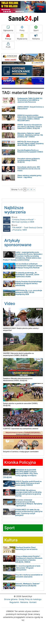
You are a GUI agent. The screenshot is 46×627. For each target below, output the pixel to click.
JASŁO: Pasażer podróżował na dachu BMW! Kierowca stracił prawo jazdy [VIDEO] (28, 483)
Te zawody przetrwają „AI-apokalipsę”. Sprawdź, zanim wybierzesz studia (27, 274)
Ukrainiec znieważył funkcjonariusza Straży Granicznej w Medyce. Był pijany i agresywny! (28, 503)
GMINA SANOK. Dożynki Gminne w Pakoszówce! (30, 108)
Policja (8, 39)
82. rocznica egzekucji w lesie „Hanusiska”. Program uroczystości (27, 568)
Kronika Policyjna (20, 462)
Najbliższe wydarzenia (15, 209)
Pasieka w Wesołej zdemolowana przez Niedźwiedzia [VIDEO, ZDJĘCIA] (18, 379)
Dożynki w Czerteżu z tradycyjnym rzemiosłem (21, 452)
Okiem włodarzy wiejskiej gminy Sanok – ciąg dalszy (29, 176)
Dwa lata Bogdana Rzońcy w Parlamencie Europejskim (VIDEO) (30, 151)
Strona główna (10, 599)
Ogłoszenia (8, 30)
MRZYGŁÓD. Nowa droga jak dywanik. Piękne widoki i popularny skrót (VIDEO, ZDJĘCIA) (30, 143)
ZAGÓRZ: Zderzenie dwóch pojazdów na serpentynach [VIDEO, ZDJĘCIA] (18, 354)
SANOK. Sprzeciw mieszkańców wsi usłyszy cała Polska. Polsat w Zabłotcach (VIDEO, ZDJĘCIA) (29, 126)
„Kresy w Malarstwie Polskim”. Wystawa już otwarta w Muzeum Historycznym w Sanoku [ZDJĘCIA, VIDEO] (28, 559)
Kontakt (32, 602)
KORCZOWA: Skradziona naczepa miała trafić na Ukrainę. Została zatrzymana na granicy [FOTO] (28, 493)
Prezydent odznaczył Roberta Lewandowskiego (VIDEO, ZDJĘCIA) (28, 160)
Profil (8, 47)
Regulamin (14, 602)
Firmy (22, 30)
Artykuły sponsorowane (17, 242)
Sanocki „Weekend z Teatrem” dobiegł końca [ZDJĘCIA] (27, 584)
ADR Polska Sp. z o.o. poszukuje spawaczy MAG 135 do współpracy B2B (28, 292)
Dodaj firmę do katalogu (30, 599)
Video (9, 303)
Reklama (36, 39)
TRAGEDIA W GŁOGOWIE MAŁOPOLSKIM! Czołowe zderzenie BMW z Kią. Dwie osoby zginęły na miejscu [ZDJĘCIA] (20, 473)
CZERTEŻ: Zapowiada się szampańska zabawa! (20, 428)
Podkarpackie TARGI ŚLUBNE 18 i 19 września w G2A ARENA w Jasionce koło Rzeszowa (29, 100)
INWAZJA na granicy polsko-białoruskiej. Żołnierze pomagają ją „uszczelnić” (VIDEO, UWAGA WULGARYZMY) (30, 117)
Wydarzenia (22, 39)
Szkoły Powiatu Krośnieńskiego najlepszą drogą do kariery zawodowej (28, 283)
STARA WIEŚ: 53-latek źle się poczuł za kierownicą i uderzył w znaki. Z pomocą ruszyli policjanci (28, 512)
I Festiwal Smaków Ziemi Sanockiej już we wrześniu (26, 548)
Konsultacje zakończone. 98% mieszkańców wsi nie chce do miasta (28, 169)
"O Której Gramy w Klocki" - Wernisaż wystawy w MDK (23, 219)
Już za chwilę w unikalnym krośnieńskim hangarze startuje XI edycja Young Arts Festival (28, 266)
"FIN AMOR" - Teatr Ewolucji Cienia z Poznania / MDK (27, 227)
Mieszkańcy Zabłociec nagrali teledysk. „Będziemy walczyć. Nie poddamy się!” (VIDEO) (30, 135)
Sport (36, 30)
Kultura (10, 540)
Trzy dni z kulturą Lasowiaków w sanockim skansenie (28, 576)
